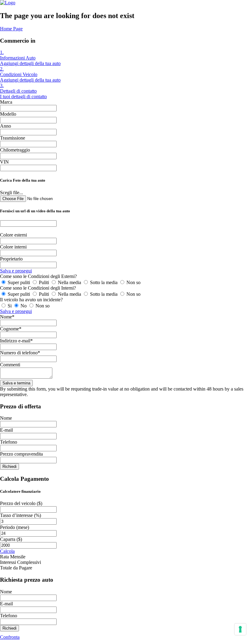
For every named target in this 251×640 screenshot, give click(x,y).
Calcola (7, 551)
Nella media (69, 282)
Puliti (44, 282)
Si (9, 305)
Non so (132, 282)
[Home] (7, 2)
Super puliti (18, 282)
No (23, 305)
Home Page (11, 28)
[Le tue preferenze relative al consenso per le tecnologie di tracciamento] (240, 629)
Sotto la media (104, 282)
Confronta (10, 637)
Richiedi (9, 466)
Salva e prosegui (16, 270)
